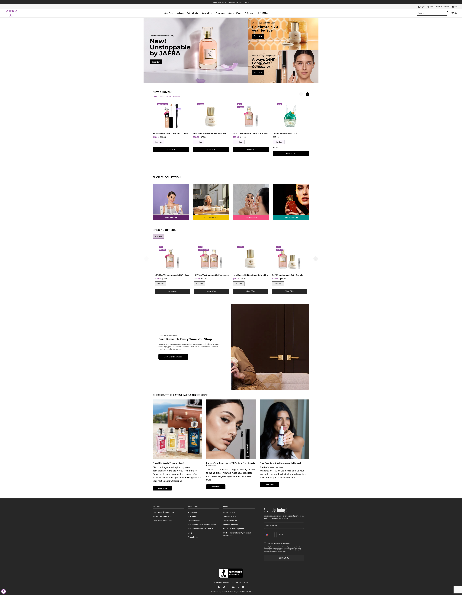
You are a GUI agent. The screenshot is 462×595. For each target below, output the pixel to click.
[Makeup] (251, 200)
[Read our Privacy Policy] (302, 547)
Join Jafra (192, 516)
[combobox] (429, 13)
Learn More (162, 488)
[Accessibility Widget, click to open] (3, 591)
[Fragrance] (291, 200)
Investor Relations (230, 525)
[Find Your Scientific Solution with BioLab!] (284, 429)
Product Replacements (162, 516)
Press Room (193, 537)
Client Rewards (194, 521)
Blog (190, 533)
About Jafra (192, 512)
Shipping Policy (229, 516)
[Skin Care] (171, 200)
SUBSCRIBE (284, 558)
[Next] (307, 94)
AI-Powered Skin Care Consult (200, 529)
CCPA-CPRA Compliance (233, 529)
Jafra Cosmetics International (230, 582)
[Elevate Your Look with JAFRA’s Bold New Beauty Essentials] (231, 429)
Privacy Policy (229, 512)
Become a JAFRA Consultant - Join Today (231, 2)
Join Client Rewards (173, 357)
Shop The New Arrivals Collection (166, 97)
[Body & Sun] (211, 200)
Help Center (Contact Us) (163, 512)
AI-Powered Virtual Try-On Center (202, 525)
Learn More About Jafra (162, 521)
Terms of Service (230, 521)
